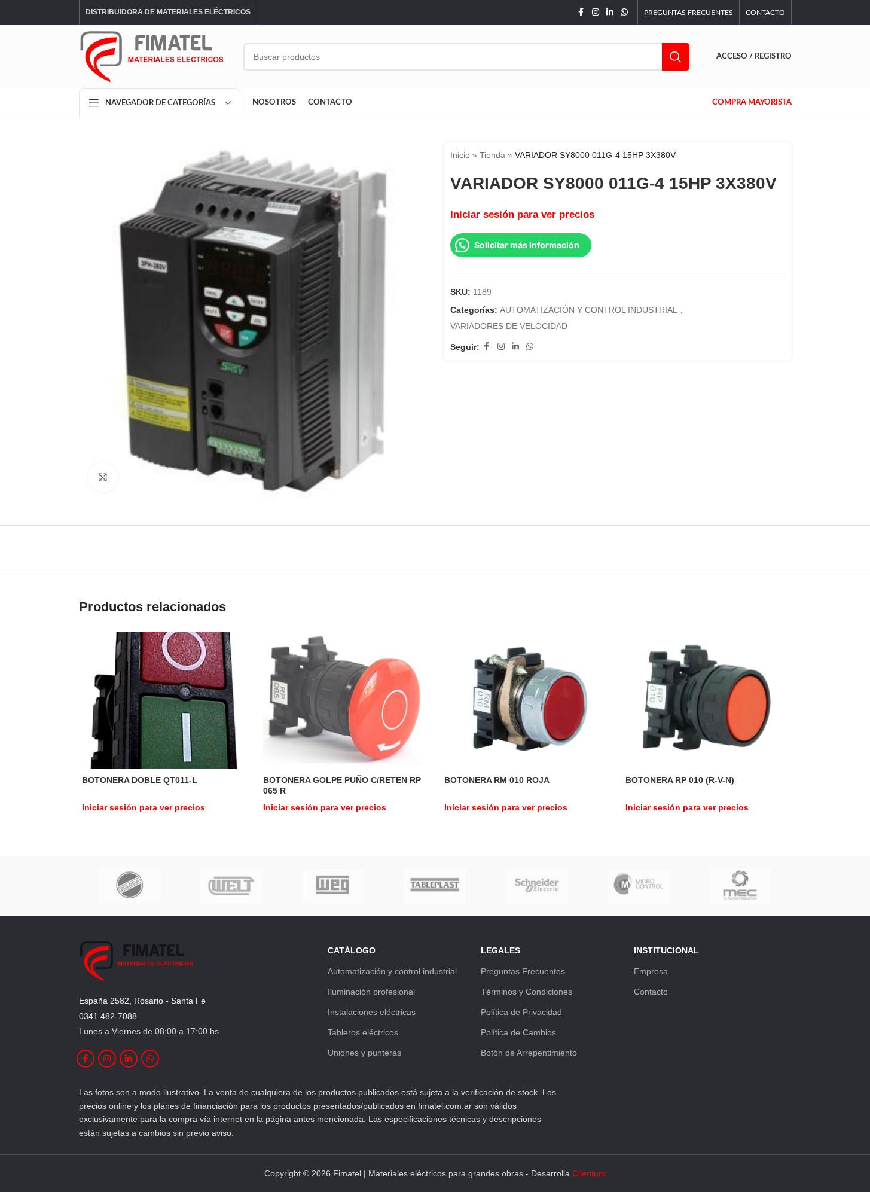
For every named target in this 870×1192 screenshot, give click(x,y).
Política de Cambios (518, 1032)
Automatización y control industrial (392, 971)
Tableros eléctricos (363, 1032)
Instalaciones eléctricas (372, 1012)
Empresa (651, 971)
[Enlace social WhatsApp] (624, 12)
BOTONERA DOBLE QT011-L (139, 780)
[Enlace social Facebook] (581, 12)
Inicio (460, 155)
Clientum (589, 1173)
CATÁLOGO (352, 950)
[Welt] (231, 886)
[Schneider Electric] (537, 886)
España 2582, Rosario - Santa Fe (142, 1000)
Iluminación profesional (371, 991)
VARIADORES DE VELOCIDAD (508, 326)
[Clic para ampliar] (103, 477)
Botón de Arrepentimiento (529, 1052)
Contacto (651, 991)
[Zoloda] (130, 886)
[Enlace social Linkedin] (610, 12)
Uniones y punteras (364, 1052)
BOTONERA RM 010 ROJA (497, 780)
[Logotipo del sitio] (152, 55)
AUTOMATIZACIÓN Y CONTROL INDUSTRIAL (588, 310)
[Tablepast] (435, 886)
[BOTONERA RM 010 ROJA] (526, 700)
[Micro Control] (638, 886)
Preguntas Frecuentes (523, 971)
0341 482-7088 (108, 1016)
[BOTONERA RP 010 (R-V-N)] (707, 700)
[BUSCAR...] (675, 57)
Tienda (492, 155)
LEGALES (500, 950)
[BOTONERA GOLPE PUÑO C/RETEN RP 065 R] (344, 700)
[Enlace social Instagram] (595, 12)
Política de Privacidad (521, 1012)
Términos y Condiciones (526, 991)
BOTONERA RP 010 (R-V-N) (679, 780)
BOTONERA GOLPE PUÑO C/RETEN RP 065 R (342, 785)
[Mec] (740, 886)
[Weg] (333, 886)
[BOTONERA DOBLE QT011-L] (163, 700)
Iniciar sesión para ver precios (522, 214)
